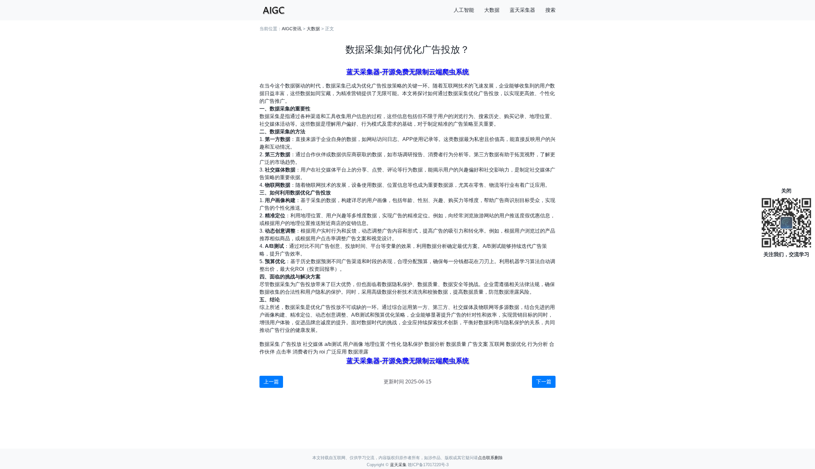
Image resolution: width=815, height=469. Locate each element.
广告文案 (478, 344)
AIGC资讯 (291, 28)
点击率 (283, 351)
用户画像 (353, 344)
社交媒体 (313, 344)
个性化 (393, 344)
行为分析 (538, 344)
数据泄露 (358, 351)
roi (322, 351)
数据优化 (516, 344)
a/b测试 (333, 344)
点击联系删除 (490, 457)
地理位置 (375, 344)
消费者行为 (305, 351)
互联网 (497, 344)
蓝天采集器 (522, 10)
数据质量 (456, 344)
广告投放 (291, 344)
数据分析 (434, 344)
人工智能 (464, 10)
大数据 (492, 10)
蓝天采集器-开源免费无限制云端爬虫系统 (407, 71)
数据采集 (269, 344)
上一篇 (271, 381)
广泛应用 (336, 351)
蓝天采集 (398, 464)
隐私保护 (413, 344)
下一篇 (543, 381)
